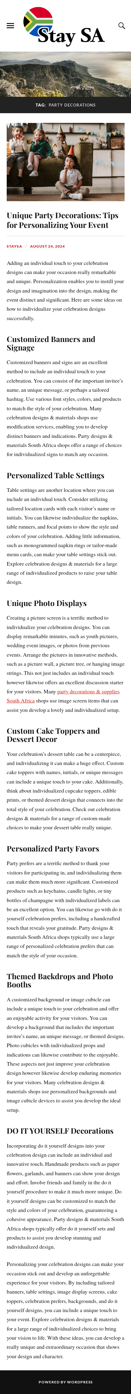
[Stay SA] (65, 27)
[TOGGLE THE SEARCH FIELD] (121, 26)
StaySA (14, 246)
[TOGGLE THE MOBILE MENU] (10, 26)
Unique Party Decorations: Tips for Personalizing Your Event (63, 220)
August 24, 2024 (47, 246)
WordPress (80, 1382)
